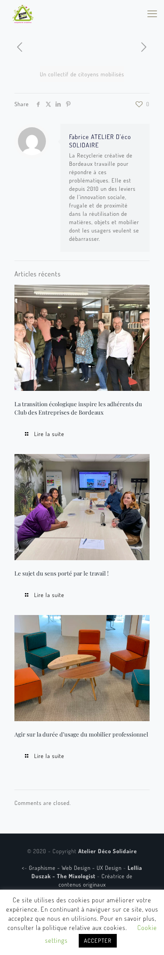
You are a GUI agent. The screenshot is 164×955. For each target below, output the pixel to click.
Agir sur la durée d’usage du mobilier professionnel (81, 734)
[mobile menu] (152, 13)
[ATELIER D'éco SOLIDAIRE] (23, 13)
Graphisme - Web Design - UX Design (76, 867)
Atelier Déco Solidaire (107, 851)
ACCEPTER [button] (98, 940)
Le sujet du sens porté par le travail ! (61, 573)
